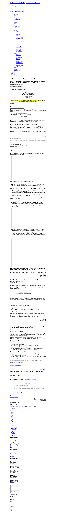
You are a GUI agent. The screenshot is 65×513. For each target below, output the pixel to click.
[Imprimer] (15, 142)
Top (12, 510)
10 (12, 421)
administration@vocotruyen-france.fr (31, 379)
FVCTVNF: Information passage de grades (18, 408)
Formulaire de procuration (14, 397)
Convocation (12, 395)
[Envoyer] (11, 142)
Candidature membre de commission (15, 365)
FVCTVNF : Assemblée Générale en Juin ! (18, 407)
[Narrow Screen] (14, 6)
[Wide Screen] (14, 5)
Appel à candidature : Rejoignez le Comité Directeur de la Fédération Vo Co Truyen (24, 406)
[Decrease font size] (15, 9)
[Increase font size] (15, 8)
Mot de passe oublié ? (15, 493)
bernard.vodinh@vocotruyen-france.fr (40, 136)
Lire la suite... (12, 447)
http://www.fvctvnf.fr (43, 276)
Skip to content (4, 76)
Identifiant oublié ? (14, 494)
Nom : (11, 501)
